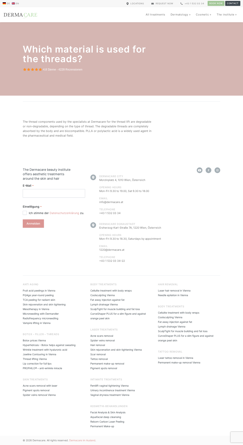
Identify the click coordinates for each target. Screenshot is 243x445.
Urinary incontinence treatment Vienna (112, 390)
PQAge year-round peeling (38, 295)
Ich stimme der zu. (56, 213)
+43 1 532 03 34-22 (112, 260)
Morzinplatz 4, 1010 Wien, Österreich (122, 180)
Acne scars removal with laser (40, 385)
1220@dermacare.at (111, 249)
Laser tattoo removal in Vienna (175, 357)
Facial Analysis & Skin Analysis (107, 412)
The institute (226, 14)
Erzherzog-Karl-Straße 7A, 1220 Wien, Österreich (130, 227)
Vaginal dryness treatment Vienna (109, 394)
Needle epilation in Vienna (173, 295)
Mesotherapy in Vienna (36, 309)
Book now (216, 3)
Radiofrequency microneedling (40, 318)
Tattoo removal (99, 358)
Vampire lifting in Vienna (37, 322)
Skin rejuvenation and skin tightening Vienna (116, 349)
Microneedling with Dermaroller (41, 313)
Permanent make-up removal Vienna (179, 362)
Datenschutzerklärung (64, 213)
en (17, 3)
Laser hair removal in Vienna (174, 290)
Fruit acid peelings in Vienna (39, 290)
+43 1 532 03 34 (194, 3)
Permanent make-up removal (107, 363)
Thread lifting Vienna (35, 358)
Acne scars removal (101, 335)
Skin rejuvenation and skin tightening (44, 304)
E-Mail (28, 185)
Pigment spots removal (36, 390)
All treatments (155, 14)
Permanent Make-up (102, 426)
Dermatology (180, 14)
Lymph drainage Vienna (104, 304)
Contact (233, 3)
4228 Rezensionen (70, 69)
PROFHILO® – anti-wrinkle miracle (42, 368)
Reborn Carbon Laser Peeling (107, 421)
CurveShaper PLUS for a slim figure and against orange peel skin (118, 316)
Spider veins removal (102, 340)
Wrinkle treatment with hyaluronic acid (45, 349)
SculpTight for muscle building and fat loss (115, 309)
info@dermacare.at (111, 202)
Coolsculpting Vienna (102, 295)
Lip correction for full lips (37, 363)
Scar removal (98, 354)
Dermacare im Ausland (82, 440)
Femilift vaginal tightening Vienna (109, 385)
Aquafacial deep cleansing (105, 416)
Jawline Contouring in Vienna (39, 354)
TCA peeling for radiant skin (39, 299)
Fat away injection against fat (107, 299)
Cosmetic (203, 14)
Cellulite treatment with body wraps (111, 290)
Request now (164, 3)
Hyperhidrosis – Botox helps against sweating (49, 345)
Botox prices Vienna (34, 340)
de (8, 3)
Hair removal (97, 345)
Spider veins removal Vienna (39, 394)
